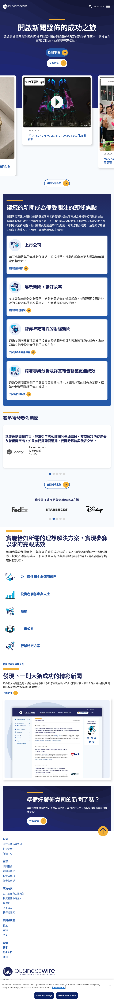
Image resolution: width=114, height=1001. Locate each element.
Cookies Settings (44, 995)
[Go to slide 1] (50, 474)
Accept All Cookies (67, 995)
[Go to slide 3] (57, 474)
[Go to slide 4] (60, 474)
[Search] (90, 6)
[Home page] (15, 6)
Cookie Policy (58, 987)
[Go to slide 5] (64, 474)
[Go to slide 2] (54, 474)
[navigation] (108, 6)
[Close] (110, 985)
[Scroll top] (103, 831)
